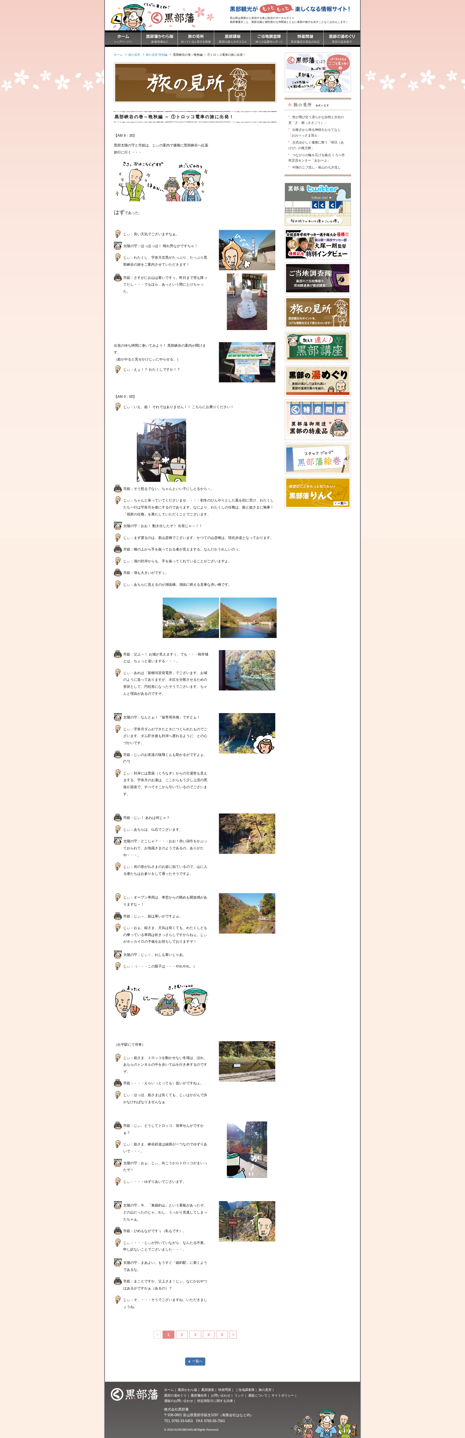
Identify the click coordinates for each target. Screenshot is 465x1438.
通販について (257, 1395)
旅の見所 (265, 1390)
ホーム (169, 1390)
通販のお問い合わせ (178, 1401)
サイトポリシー (283, 1395)
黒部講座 (207, 1390)
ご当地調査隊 (245, 1390)
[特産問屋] (305, 44)
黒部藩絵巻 (199, 1395)
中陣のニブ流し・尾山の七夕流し (316, 167)
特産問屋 (224, 1390)
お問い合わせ (220, 1395)
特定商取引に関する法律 (215, 1401)
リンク (239, 1395)
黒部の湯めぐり (175, 1395)
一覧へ (197, 1361)
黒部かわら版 (187, 1390)
